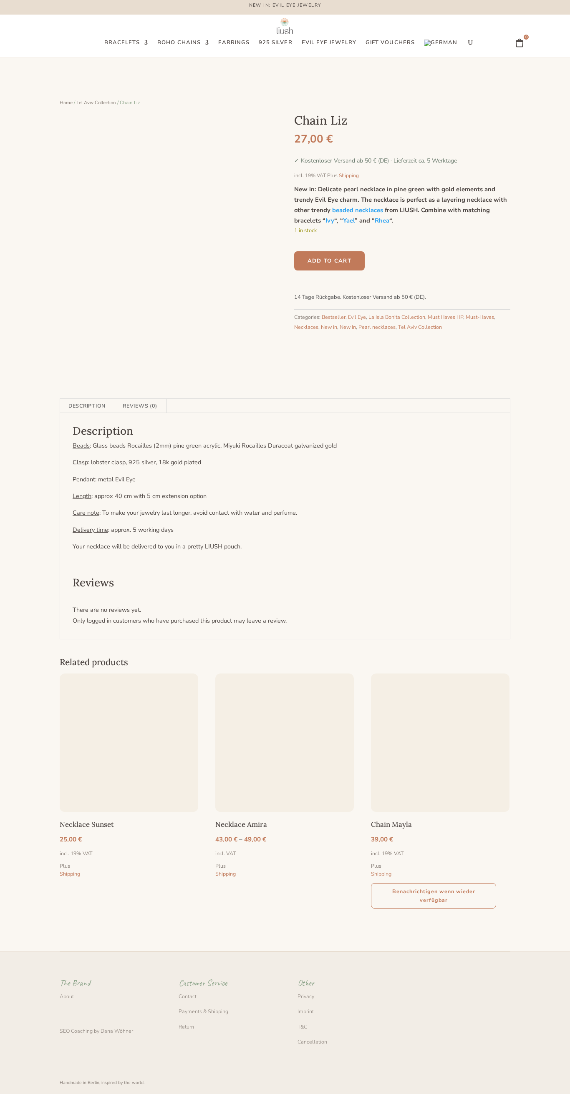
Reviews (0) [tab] (140, 405)
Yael (349, 220)
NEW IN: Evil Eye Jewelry (285, 5)
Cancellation (312, 1041)
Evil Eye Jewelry (329, 43)
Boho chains (178, 43)
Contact (188, 996)
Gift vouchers (390, 43)
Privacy (306, 996)
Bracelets (122, 43)
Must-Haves (480, 316)
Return (186, 1026)
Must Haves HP (445, 316)
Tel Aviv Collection (96, 102)
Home (66, 102)
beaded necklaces (357, 210)
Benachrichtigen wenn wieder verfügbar (433, 896)
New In (348, 326)
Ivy (329, 220)
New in (329, 326)
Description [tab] (87, 405)
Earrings (234, 43)
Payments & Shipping (203, 1011)
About (67, 996)
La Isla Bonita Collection (396, 316)
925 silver (275, 43)
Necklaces (306, 326)
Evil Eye (357, 316)
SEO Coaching (76, 1030)
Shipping (349, 175)
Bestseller (334, 316)
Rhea (382, 220)
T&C (302, 1026)
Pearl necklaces (377, 326)
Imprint (306, 1011)
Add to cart (329, 261)
